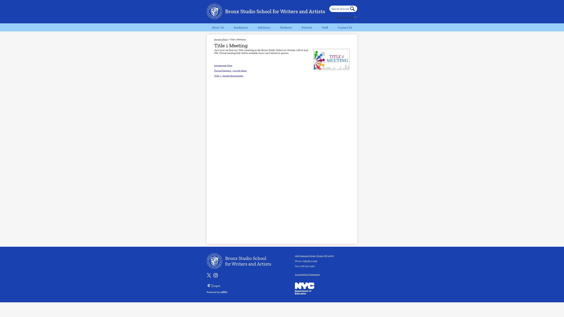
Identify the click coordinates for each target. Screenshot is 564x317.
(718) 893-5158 (309, 261)
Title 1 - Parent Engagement (228, 75)
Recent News (221, 39)
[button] (217, 27)
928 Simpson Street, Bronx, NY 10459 (314, 255)
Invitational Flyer (223, 65)
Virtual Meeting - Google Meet (230, 70)
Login (213, 286)
